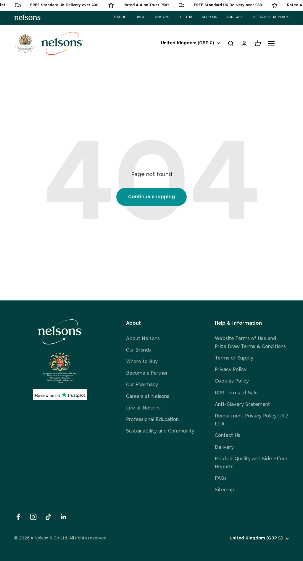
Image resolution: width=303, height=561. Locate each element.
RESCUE (119, 17)
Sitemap (224, 489)
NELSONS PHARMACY (271, 17)
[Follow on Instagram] (33, 517)
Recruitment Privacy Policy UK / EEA (252, 420)
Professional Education (152, 419)
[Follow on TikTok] (48, 517)
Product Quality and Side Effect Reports (251, 462)
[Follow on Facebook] (18, 517)
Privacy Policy (230, 369)
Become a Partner (147, 373)
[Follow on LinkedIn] (63, 517)
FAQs (221, 478)
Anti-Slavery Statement (242, 404)
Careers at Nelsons (147, 396)
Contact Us (227, 435)
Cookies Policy (232, 381)
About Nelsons (143, 338)
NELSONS (209, 17)
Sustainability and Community (160, 431)
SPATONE (162, 17)
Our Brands (138, 350)
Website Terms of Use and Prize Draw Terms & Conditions (250, 342)
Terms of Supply (234, 358)
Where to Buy (142, 361)
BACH (140, 17)
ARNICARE (235, 17)
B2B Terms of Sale (236, 393)
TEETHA (185, 17)
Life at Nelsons (143, 408)
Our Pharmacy (142, 384)
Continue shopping (151, 196)
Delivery (224, 447)
